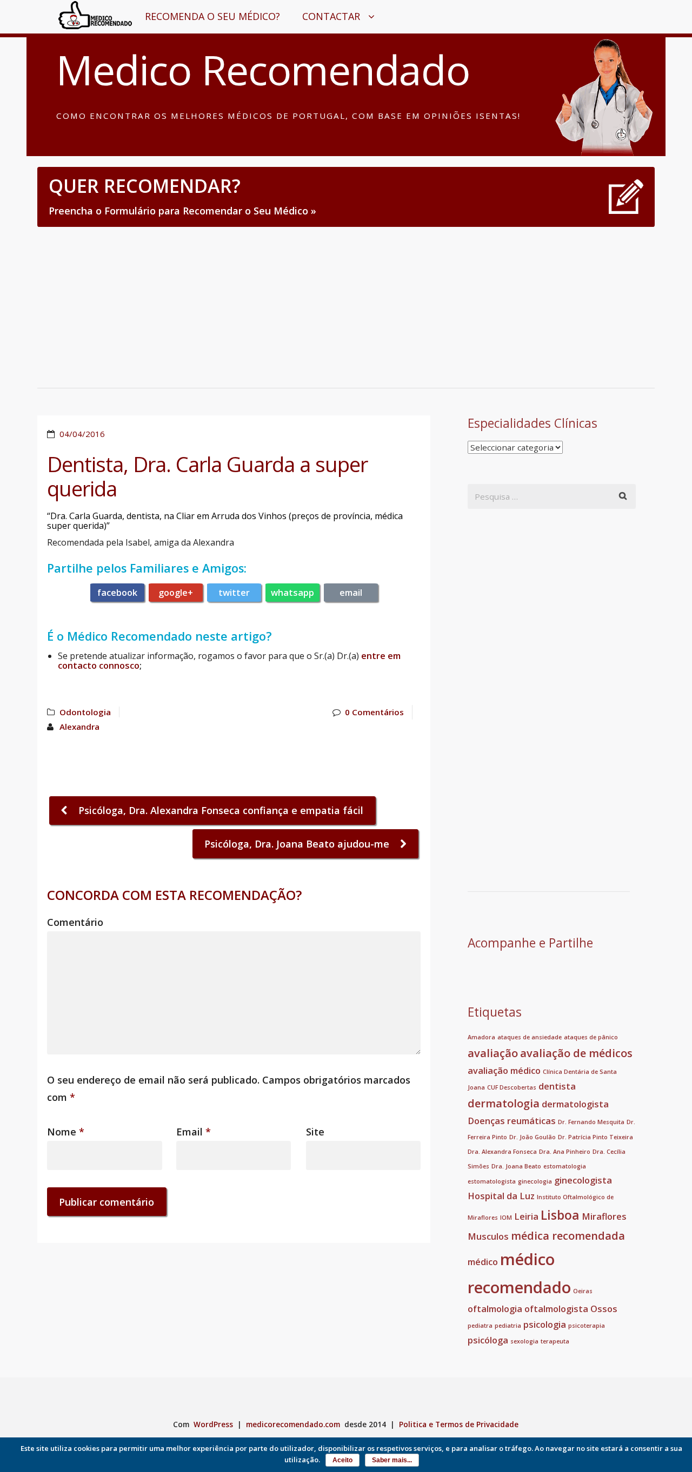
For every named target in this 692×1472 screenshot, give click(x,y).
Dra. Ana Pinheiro (564, 1151)
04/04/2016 (82, 433)
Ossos (603, 1309)
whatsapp (292, 593)
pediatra (480, 1325)
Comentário (75, 922)
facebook (117, 593)
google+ (175, 593)
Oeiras (583, 1291)
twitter (234, 593)
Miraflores (604, 1216)
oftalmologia (495, 1309)
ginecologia (535, 1181)
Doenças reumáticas (512, 1121)
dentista (557, 1086)
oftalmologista (556, 1309)
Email (193, 1131)
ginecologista (583, 1180)
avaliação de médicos (576, 1053)
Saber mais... (392, 1460)
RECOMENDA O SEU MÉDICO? (212, 16)
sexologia (524, 1341)
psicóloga (488, 1340)
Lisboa (560, 1215)
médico (483, 1262)
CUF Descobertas (511, 1087)
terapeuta (555, 1341)
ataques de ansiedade (529, 1037)
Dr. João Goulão (532, 1137)
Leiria (526, 1216)
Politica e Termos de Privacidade (458, 1424)
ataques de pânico (591, 1037)
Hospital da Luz (501, 1196)
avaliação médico (504, 1071)
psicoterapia (586, 1325)
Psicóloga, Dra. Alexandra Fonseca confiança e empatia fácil (219, 810)
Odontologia (85, 712)
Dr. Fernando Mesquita (591, 1122)
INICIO (81, 16)
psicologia (544, 1324)
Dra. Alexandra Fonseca (502, 1151)
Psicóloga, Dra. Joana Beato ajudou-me (298, 843)
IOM (506, 1217)
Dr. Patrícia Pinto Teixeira (595, 1137)
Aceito (342, 1460)
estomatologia (564, 1166)
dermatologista (575, 1104)
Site (315, 1131)
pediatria (508, 1325)
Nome (65, 1131)
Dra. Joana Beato (516, 1166)
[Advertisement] (346, 306)
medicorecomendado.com (293, 1424)
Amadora (481, 1037)
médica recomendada (568, 1235)
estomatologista (492, 1181)
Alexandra (79, 726)
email (351, 593)
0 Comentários (374, 712)
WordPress (213, 1424)
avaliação (493, 1053)
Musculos (488, 1236)
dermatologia (504, 1103)
